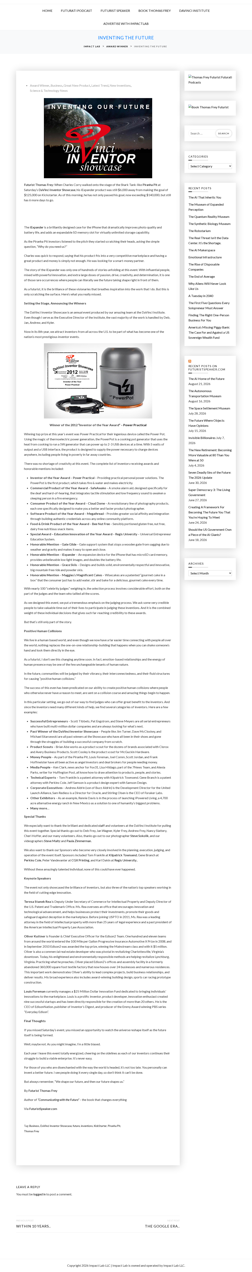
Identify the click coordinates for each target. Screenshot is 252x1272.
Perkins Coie (32, 860)
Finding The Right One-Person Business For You (208, 317)
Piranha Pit (150, 184)
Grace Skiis (69, 565)
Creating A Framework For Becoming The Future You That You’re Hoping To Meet (209, 512)
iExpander (37, 227)
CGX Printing (80, 860)
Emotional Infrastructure (205, 257)
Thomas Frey (31, 1131)
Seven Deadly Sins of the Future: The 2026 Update (209, 474)
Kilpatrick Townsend (123, 855)
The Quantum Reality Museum (208, 216)
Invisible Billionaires (202, 438)
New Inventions (120, 85)
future (76, 1125)
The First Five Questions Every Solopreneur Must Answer (209, 305)
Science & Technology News (49, 90)
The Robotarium (199, 231)
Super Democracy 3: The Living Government (209, 492)
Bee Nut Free (101, 524)
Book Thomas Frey (154, 10)
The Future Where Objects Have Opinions (206, 422)
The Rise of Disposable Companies (204, 266)
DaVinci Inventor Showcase (57, 190)
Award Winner (39, 85)
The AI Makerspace (201, 250)
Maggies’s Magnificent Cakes (82, 575)
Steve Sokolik (139, 836)
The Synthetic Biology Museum (209, 223)
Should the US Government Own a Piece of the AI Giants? (210, 532)
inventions (87, 1125)
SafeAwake (98, 488)
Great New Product (77, 85)
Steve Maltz (52, 841)
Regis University (126, 534)
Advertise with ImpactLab (126, 23)
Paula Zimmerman (79, 841)
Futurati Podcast (76, 10)
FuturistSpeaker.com (43, 1109)
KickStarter (100, 1125)
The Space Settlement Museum (209, 408)
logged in (39, 1194)
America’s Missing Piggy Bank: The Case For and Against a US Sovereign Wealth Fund (209, 332)
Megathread (95, 513)
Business (56, 85)
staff (101, 825)
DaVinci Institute (194, 10)
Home (47, 10)
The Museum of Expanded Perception (206, 206)
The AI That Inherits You (204, 197)
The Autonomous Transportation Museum (204, 393)
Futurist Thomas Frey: (39, 184)
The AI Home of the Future (206, 378)
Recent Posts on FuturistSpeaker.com (206, 368)
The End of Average (201, 276)
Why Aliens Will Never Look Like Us (207, 286)
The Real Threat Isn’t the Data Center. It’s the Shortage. (208, 240)
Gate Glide (69, 544)
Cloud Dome (96, 503)
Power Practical (134, 425)
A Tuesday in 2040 (200, 296)
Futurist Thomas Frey (42, 1090)
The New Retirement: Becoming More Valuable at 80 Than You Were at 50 (210, 455)
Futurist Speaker (115, 10)
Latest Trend (99, 85)
